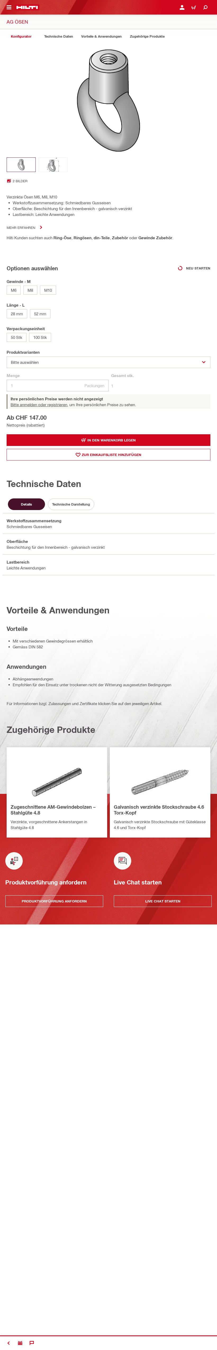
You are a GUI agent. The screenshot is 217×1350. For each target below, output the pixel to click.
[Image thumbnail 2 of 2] (53, 164)
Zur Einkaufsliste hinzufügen (111, 455)
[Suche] (205, 7)
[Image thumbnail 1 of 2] (21, 164)
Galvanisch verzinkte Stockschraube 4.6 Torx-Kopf (159, 810)
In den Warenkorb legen (111, 440)
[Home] (27, 7)
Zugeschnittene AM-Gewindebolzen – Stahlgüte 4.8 (53, 810)
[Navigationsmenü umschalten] (9, 7)
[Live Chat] (32, 1343)
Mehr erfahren (21, 227)
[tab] (21, 36)
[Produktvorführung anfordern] (20, 1343)
